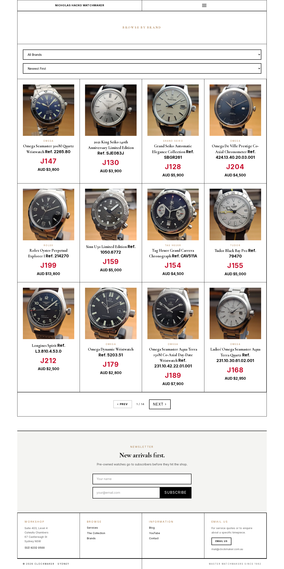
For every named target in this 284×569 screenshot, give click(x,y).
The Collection (96, 533)
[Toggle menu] (204, 5)
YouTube (154, 533)
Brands (91, 538)
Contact (154, 538)
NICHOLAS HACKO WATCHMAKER (79, 5)
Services (92, 527)
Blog (152, 527)
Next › (160, 404)
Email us (221, 541)
